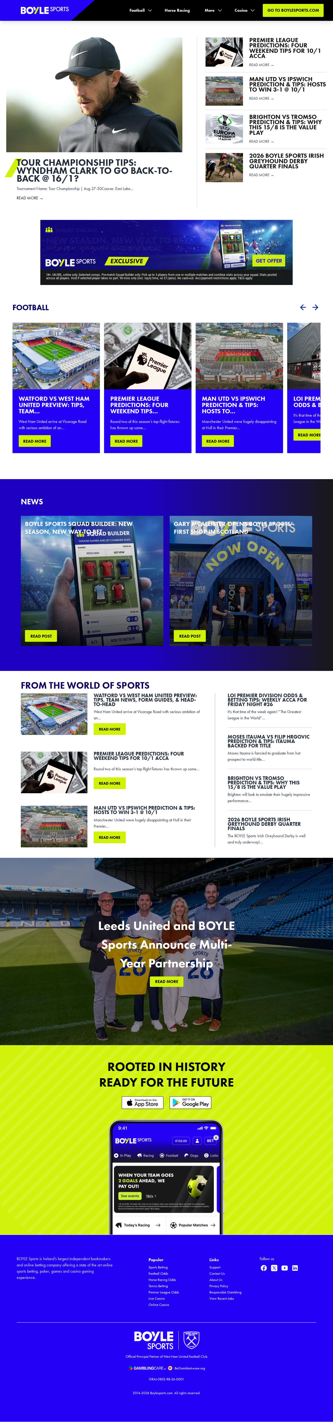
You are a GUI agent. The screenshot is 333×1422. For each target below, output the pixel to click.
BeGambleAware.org (190, 1368)
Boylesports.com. (162, 1393)
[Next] (315, 307)
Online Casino (159, 1305)
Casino (241, 10)
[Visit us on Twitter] (274, 1268)
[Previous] (303, 307)
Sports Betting (158, 1267)
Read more (109, 729)
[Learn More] (142, 1102)
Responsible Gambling (225, 1292)
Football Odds (158, 1273)
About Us (215, 1280)
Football (137, 10)
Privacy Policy (218, 1286)
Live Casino (157, 1298)
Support (214, 1267)
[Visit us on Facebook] (264, 1268)
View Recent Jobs (221, 1298)
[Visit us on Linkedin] (295, 1268)
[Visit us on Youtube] (284, 1268)
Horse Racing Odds (162, 1280)
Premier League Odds (164, 1292)
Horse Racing (177, 10)
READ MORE (34, 441)
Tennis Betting (158, 1286)
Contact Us (217, 1273)
